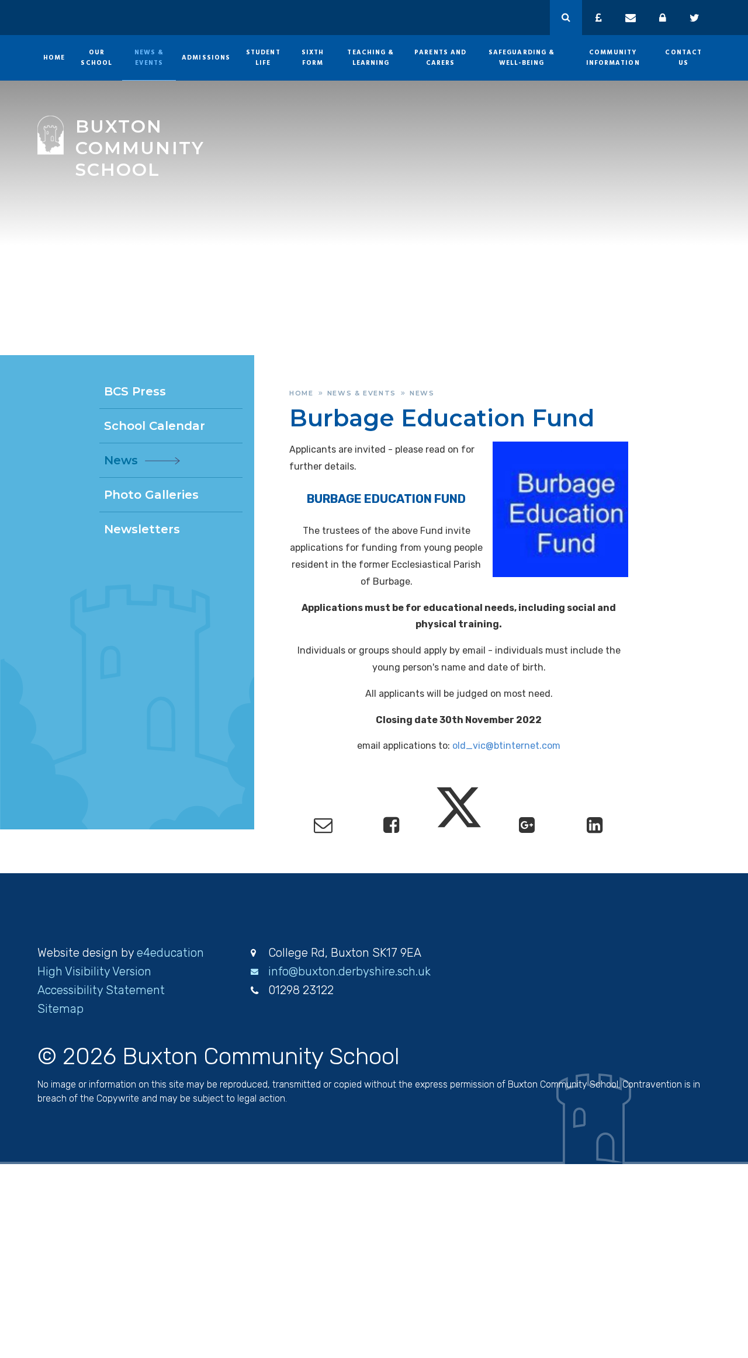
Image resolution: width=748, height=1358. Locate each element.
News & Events (361, 393)
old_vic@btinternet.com (506, 745)
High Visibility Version (94, 971)
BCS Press (135, 391)
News (422, 393)
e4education (170, 953)
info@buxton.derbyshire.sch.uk (349, 971)
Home (301, 393)
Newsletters (142, 529)
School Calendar (154, 426)
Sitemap (60, 1009)
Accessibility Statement (101, 990)
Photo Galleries (151, 495)
